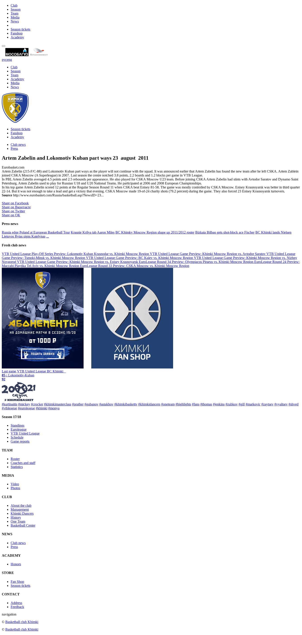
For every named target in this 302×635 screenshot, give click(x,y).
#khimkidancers (149, 404)
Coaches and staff (23, 463)
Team (14, 13)
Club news (18, 144)
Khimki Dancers (22, 513)
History (16, 517)
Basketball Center (23, 525)
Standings (17, 425)
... (47, 236)
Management (20, 509)
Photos (15, 488)
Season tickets (20, 29)
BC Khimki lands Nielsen (273, 232)
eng (9, 59)
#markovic (253, 404)
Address (16, 603)
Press (14, 148)
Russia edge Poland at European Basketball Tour (36, 232)
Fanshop (17, 33)
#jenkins (219, 404)
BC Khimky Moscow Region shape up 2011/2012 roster (154, 232)
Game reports (20, 441)
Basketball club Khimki (21, 622)
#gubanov (91, 404)
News (15, 21)
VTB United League (25, 433)
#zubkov (232, 404)
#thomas (206, 404)
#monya (53, 408)
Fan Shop (17, 581)
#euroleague (26, 408)
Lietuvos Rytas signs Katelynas (23, 236)
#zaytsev (267, 404)
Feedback (17, 607)
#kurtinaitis (9, 404)
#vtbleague (9, 408)
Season (16, 9)
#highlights (183, 404)
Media (15, 17)
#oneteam (168, 404)
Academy (17, 37)
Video (15, 484)
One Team (18, 521)
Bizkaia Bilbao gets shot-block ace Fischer (224, 232)
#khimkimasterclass (57, 404)
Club (14, 5)
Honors (16, 564)
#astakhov (106, 404)
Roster (15, 459)
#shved (293, 404)
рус (4, 59)
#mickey (24, 404)
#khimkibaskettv (125, 404)
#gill (242, 404)
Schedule (17, 437)
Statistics (17, 467)
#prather (78, 404)
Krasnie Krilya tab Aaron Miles (93, 232)
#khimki (41, 408)
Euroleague (19, 429)
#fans (195, 404)
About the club (21, 505)
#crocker (37, 404)
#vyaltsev (281, 404)
